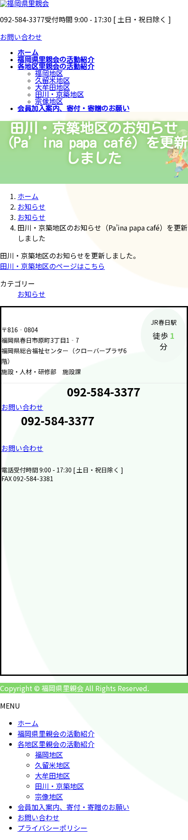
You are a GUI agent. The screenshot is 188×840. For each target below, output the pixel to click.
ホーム (27, 723)
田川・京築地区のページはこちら (52, 266)
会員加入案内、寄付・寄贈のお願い (73, 807)
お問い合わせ (21, 36)
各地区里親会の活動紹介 (55, 744)
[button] (94, 407)
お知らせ (31, 294)
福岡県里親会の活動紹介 (55, 733)
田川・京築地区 (59, 94)
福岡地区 (49, 73)
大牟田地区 (52, 87)
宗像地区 (49, 101)
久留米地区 (52, 80)
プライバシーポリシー (52, 828)
